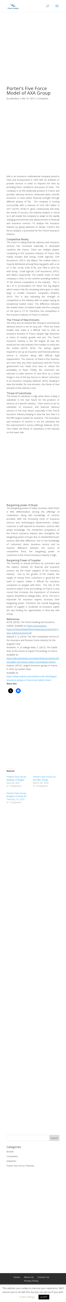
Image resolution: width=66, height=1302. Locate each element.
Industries (11, 1161)
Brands (10, 1151)
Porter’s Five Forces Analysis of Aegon (16, 778)
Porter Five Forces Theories (20, 1165)
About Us (29, 1277)
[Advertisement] (33, 53)
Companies (42, 98)
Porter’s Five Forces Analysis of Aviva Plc (17, 795)
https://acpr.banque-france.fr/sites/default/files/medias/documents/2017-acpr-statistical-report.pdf (33, 629)
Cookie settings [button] (27, 1296)
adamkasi (14, 98)
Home (17, 1277)
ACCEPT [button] (43, 1297)
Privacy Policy (31, 1280)
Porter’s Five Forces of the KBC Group (44, 778)
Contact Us (43, 1277)
